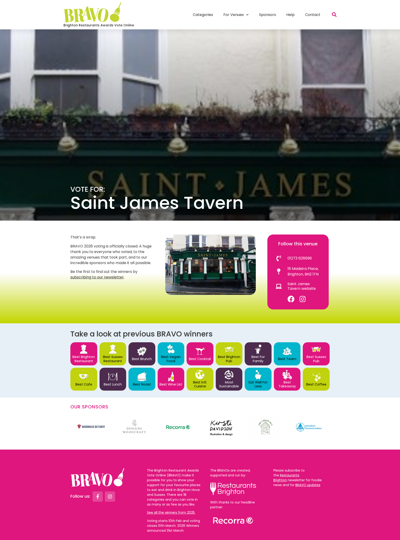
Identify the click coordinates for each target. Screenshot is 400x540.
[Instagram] (302, 299)
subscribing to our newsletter (97, 277)
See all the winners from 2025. (171, 512)
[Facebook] (291, 299)
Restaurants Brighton (286, 477)
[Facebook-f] (98, 496)
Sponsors (267, 14)
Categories (203, 14)
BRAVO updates (307, 485)
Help (290, 14)
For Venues (233, 14)
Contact (312, 14)
